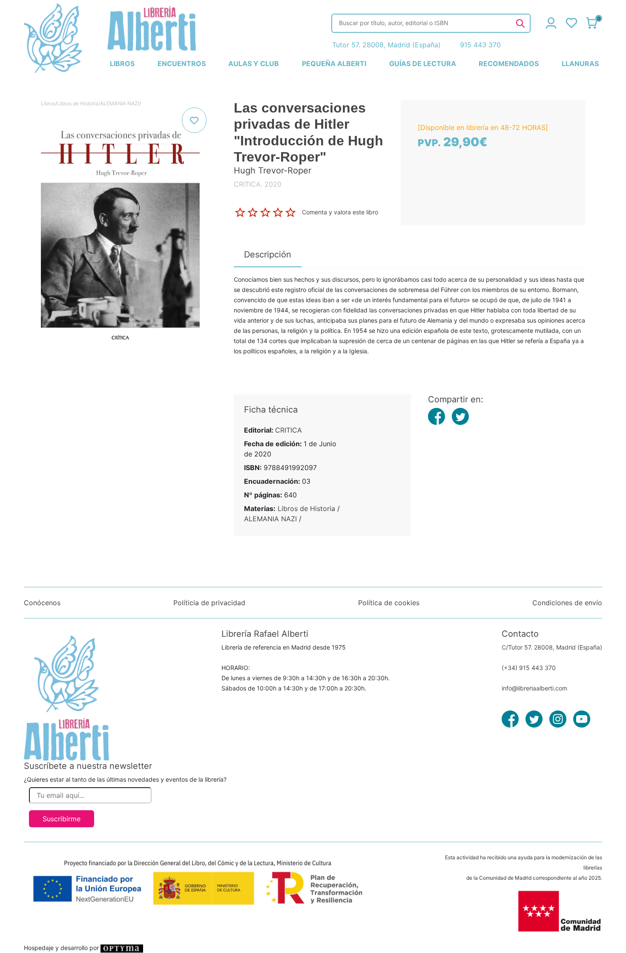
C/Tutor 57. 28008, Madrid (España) (552, 647)
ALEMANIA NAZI (119, 103)
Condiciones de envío (567, 602)
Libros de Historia (77, 103)
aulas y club (253, 63)
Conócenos (42, 602)
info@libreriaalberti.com (534, 688)
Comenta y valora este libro (340, 211)
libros (122, 63)
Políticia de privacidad (209, 602)
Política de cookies (388, 602)
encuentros (182, 63)
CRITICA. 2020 (257, 184)
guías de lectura (422, 63)
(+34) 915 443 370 (529, 667)
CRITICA (288, 430)
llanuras (580, 63)
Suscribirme (61, 818)
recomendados (509, 63)
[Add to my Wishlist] (194, 120)
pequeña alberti (334, 63)
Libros (48, 103)
